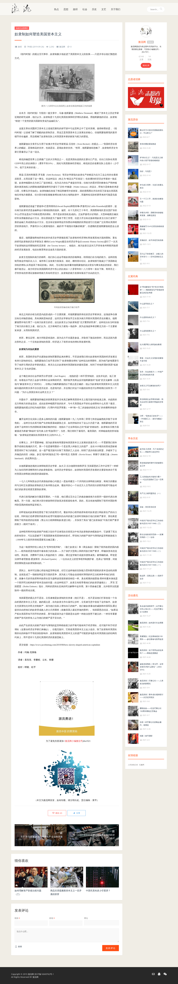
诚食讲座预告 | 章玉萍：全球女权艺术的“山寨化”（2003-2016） (151, 667)
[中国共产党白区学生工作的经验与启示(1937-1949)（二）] (133, 550)
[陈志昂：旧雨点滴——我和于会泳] (133, 578)
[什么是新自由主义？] (133, 319)
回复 (150, 59)
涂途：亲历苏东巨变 (148, 507)
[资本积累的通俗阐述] (133, 146)
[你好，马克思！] (133, 174)
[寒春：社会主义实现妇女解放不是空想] (133, 360)
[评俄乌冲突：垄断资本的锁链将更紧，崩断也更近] (133, 215)
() (58, 813)
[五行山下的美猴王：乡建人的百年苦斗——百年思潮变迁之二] (133, 256)
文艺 (103, 9)
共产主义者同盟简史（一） (150, 493)
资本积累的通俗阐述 (148, 144)
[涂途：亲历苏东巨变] (133, 509)
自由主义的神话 (22, 28)
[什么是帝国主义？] (133, 306)
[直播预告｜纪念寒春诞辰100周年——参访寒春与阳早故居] (133, 639)
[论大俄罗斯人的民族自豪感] (133, 347)
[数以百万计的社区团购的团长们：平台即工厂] (133, 132)
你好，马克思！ (146, 171)
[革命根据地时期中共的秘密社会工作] (133, 465)
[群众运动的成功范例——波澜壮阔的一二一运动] (133, 537)
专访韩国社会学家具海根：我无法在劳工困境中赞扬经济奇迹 (151, 402)
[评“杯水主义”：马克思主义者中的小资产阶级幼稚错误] (133, 160)
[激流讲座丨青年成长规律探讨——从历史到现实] (133, 697)
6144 (141, 56)
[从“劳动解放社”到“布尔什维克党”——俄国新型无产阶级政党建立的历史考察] (133, 289)
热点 (56, 9)
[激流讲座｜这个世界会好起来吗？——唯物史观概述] (133, 652)
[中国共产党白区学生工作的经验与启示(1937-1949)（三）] (133, 523)
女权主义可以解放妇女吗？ (150, 385)
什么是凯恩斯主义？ (148, 331)
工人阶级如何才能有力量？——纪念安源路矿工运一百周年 (151, 479)
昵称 (17, 918)
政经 (75, 9)
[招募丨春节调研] (133, 738)
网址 (86, 918)
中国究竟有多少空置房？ (98, 890)
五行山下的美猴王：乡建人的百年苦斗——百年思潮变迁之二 (151, 256)
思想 (66, 9)
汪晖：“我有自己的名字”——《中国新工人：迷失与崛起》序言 (151, 419)
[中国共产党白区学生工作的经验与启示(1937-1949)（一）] (133, 564)
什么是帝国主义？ (147, 303)
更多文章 (146, 65)
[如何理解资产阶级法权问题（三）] (31, 877)
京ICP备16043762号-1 (44, 974)
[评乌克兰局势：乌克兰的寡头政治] (133, 187)
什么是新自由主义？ (148, 317)
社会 (84, 9)
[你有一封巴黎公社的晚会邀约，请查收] (133, 724)
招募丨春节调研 (146, 736)
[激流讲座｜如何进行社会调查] (133, 625)
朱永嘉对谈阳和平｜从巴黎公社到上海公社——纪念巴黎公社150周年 (151, 609)
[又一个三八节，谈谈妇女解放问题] (133, 201)
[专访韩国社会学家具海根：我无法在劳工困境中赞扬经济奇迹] (133, 401)
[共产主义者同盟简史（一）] (133, 496)
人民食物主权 (133, 765)
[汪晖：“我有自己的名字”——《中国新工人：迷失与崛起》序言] (133, 418)
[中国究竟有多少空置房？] (102, 877)
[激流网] (22, 8)
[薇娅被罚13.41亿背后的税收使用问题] (133, 229)
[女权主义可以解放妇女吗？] (133, 388)
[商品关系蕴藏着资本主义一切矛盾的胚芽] (66, 877)
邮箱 (52, 918)
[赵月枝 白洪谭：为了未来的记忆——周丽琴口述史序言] (133, 451)
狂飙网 (141, 765)
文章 (141, 59)
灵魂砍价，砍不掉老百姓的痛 (151, 240)
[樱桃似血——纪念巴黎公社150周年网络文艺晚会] (133, 710)
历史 (94, 9)
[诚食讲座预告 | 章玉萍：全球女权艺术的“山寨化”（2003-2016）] (133, 666)
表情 (19, 946)
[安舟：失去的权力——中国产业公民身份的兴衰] (133, 374)
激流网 (62, 46)
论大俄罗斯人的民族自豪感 (150, 344)
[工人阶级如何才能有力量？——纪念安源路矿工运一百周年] (133, 479)
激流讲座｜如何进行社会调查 (151, 622)
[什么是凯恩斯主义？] (133, 333)
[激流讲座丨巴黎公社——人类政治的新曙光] (133, 683)
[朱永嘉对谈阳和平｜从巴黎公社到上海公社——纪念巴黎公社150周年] (133, 608)
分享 (78, 813)
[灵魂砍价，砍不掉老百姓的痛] (133, 242)
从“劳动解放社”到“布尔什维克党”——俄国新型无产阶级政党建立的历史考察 (152, 290)
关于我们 (115, 9)
